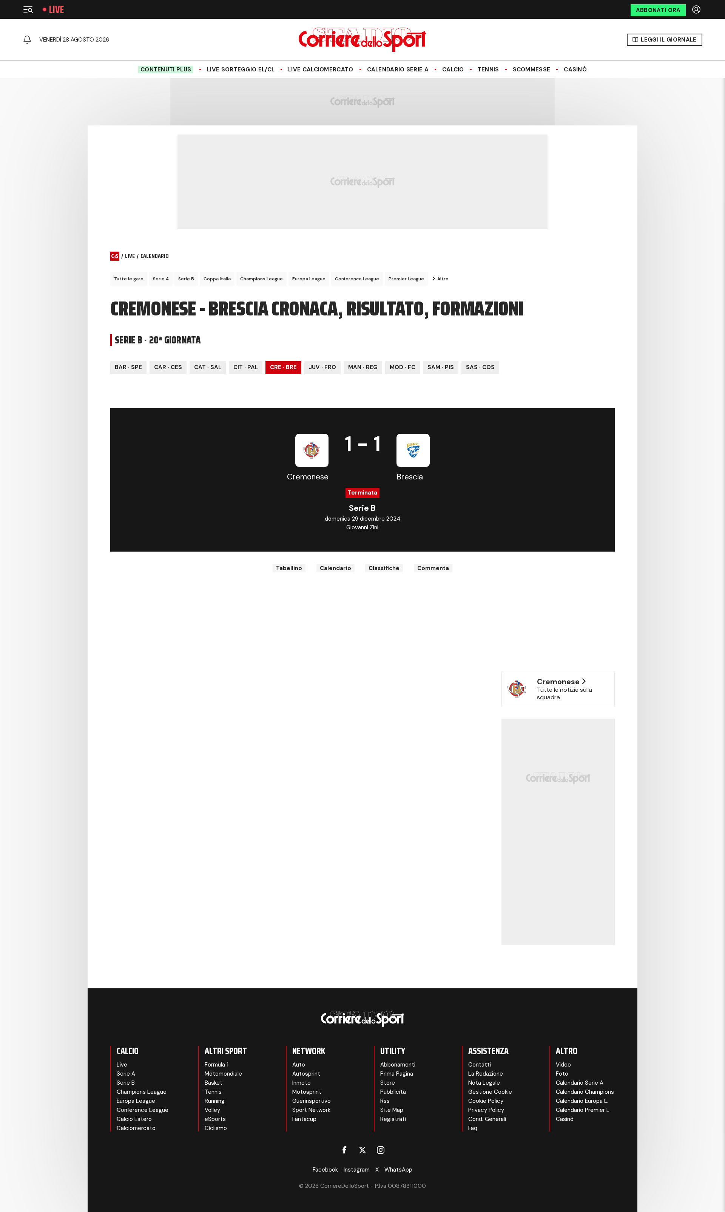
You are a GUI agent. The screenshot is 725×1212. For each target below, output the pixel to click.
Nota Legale (484, 1083)
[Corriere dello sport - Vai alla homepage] (362, 40)
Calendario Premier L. (583, 1110)
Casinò (575, 69)
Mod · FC (402, 367)
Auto (298, 1064)
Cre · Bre (283, 367)
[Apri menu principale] (28, 9)
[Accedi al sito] (697, 9)
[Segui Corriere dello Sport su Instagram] (380, 1150)
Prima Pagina (396, 1074)
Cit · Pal (245, 367)
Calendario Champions (585, 1092)
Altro (443, 279)
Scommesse (532, 69)
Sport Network (311, 1110)
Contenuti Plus (165, 69)
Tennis (488, 69)
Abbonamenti (397, 1064)
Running (215, 1101)
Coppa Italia (217, 279)
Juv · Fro (322, 367)
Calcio (453, 69)
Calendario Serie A (398, 69)
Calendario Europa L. (582, 1101)
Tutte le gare (128, 279)
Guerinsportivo (311, 1101)
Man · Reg (363, 367)
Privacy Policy (486, 1110)
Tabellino (289, 568)
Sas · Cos (480, 367)
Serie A (161, 279)
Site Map (391, 1110)
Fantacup (304, 1119)
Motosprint (306, 1092)
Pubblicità (393, 1092)
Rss (385, 1101)
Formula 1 (216, 1064)
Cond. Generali (487, 1119)
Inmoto (301, 1083)
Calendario (335, 568)
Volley (212, 1110)
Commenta (433, 568)
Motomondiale (223, 1074)
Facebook (325, 1169)
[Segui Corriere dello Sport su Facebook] (344, 1150)
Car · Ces (168, 367)
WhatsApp (398, 1169)
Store (387, 1083)
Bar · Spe (128, 367)
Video (563, 1064)
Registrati (393, 1119)
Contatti (479, 1064)
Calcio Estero (134, 1119)
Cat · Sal (207, 367)
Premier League (406, 279)
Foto (562, 1074)
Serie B (186, 279)
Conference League (357, 279)
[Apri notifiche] (27, 39)
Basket (213, 1083)
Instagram (357, 1169)
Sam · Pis (440, 367)
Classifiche (384, 568)
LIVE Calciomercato (320, 69)
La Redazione (485, 1074)
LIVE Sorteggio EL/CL (241, 69)
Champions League (261, 279)
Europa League (308, 279)
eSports (215, 1119)
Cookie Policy (485, 1101)
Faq (472, 1128)
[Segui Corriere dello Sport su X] (362, 1150)
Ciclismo (216, 1128)
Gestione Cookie (490, 1092)
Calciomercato (136, 1128)
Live (56, 9)
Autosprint (306, 1074)
